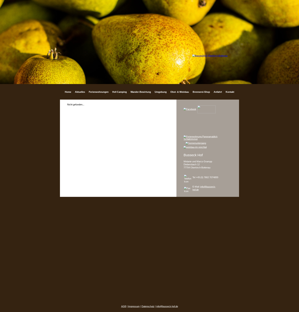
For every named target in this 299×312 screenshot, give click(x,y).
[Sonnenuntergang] (196, 143)
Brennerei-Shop (201, 92)
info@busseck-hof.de (167, 306)
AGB (123, 306)
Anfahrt (218, 92)
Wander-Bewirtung (141, 92)
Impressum (134, 306)
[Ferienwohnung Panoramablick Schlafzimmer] (208, 139)
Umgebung (161, 92)
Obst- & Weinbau (179, 92)
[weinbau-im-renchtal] (196, 147)
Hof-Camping (119, 92)
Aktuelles (80, 92)
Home (68, 92)
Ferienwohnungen (99, 92)
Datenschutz (148, 306)
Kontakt (230, 92)
